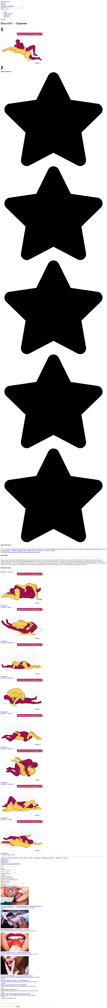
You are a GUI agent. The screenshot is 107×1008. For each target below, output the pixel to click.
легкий (53, 550)
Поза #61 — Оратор (6, 713)
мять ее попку (6, 550)
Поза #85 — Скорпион (7, 784)
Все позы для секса (9, 552)
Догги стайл (22, 857)
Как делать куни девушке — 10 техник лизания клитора (17, 975)
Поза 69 (4, 857)
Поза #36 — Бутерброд (7, 642)
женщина (20, 550)
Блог (5, 12)
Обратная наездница (48, 857)
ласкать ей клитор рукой (91, 549)
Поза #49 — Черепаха (7, 678)
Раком (30, 857)
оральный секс (16, 549)
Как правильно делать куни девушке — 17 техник (15, 929)
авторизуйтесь (5, 860)
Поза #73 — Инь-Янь (7, 748)
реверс (34, 549)
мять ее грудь (102, 549)
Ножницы (59, 857)
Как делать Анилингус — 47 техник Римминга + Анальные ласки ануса (21, 906)
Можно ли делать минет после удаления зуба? (14, 984)
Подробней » (4, 605)
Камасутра (7, 15)
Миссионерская (12, 857)
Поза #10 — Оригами (7, 572)
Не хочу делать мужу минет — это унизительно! (14, 980)
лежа (29, 549)
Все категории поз (20, 552)
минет (9, 549)
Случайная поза (29, 552)
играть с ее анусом (78, 549)
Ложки (65, 857)
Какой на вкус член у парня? (9, 989)
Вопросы (6, 16)
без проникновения (52, 549)
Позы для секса (8, 13)
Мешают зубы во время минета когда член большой (15, 993)
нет (37, 550)
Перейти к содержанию (7, 6)
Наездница (37, 857)
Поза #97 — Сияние (6, 819)
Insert (18, 1006)
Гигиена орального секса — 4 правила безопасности (16, 952)
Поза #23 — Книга (6, 607)
